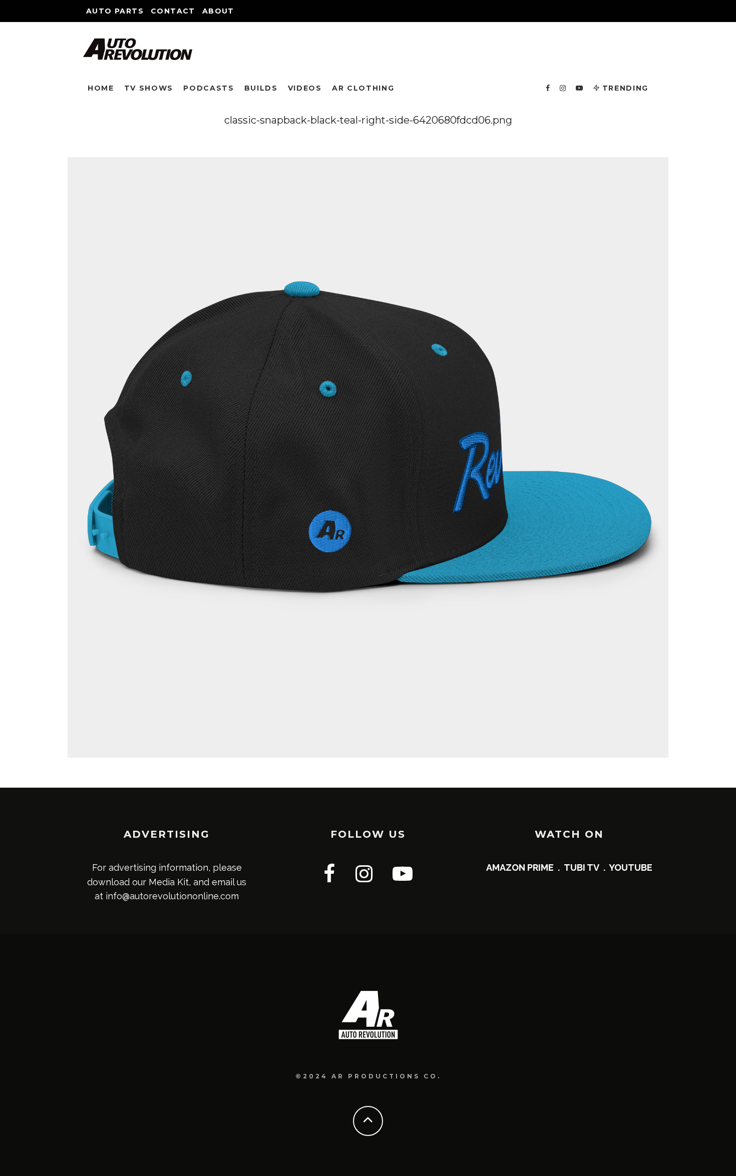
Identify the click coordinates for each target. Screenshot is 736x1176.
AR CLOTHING (363, 88)
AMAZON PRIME (520, 867)
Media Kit (169, 882)
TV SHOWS (148, 88)
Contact (173, 11)
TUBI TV (581, 867)
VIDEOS (305, 88)
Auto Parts (115, 11)
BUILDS (261, 88)
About (218, 11)
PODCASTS (208, 88)
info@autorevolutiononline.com (172, 896)
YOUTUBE (630, 867)
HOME (101, 88)
